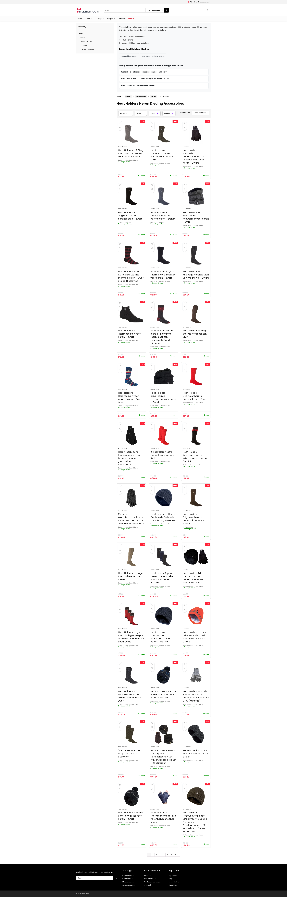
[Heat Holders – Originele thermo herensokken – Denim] (163, 196)
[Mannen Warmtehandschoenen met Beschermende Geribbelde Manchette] (131, 498)
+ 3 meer (141, 235)
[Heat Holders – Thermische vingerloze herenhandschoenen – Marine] (163, 796)
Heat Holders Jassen (129, 56)
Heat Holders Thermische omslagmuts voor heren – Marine (160, 637)
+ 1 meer (206, 175)
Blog (170, 879)
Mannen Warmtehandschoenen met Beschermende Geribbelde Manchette (131, 519)
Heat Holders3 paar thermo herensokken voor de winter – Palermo (162, 578)
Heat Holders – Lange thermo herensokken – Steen (131, 576)
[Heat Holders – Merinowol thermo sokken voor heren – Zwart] (131, 675)
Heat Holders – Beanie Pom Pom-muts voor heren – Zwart (131, 815)
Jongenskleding (128, 885)
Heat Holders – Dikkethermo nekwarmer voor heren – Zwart (163, 397)
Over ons (147, 876)
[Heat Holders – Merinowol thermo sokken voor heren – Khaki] (163, 134)
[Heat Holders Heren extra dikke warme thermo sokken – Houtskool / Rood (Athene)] (163, 314)
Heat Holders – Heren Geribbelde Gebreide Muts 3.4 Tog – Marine (162, 517)
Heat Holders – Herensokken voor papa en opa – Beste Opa (130, 397)
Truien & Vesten (87, 50)
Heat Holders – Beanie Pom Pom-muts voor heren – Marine (163, 694)
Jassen (84, 45)
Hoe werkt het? (150, 879)
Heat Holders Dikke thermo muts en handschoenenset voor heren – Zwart (193, 578)
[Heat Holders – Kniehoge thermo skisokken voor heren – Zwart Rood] (196, 436)
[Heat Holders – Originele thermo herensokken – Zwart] (131, 196)
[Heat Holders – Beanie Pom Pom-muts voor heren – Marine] (163, 675)
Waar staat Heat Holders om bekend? (138, 86)
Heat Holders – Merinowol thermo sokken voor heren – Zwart (129, 696)
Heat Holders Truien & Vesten (153, 56)
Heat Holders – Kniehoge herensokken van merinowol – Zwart (196, 274)
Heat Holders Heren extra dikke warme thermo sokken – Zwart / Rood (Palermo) (131, 276)
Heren (80, 19)
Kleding (82, 37)
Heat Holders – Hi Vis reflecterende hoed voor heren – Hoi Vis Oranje (194, 637)
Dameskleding (128, 876)
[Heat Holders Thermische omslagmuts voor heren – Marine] (163, 616)
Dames (89, 19)
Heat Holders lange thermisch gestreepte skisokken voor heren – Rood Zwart (131, 637)
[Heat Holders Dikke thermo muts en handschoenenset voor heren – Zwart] (196, 557)
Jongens (110, 19)
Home (119, 96)
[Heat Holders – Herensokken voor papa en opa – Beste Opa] (131, 376)
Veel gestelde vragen (152, 882)
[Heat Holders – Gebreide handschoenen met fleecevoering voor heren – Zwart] (196, 134)
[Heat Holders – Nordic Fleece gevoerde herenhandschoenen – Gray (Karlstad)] (196, 675)
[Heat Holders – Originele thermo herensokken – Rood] (196, 376)
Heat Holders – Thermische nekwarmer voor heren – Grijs (196, 217)
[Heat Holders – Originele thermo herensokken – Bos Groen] (196, 498)
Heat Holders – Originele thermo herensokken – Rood (194, 396)
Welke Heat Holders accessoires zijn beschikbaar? (144, 72)
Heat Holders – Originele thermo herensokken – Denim (162, 215)
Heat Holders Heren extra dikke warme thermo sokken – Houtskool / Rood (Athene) (161, 337)
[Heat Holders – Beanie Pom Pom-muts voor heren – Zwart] (131, 796)
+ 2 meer (141, 175)
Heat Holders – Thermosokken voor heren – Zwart (129, 333)
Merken (121, 19)
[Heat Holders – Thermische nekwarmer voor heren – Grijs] (196, 196)
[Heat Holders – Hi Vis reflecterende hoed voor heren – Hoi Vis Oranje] (196, 616)
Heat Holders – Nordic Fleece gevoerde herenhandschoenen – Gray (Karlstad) (196, 696)
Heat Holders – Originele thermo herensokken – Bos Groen (193, 519)
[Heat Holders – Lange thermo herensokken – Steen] (131, 557)
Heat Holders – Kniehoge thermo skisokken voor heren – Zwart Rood (196, 456)
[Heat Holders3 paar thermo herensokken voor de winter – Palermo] (163, 557)
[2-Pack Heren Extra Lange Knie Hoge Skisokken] (131, 734)
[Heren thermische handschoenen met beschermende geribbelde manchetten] (131, 436)
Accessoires (86, 41)
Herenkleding (127, 879)
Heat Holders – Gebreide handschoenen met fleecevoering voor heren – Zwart (194, 156)
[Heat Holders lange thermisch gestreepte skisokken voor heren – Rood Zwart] (131, 616)
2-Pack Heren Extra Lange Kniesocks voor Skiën (162, 455)
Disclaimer (173, 885)
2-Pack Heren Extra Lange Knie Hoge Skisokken (129, 753)
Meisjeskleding (128, 882)
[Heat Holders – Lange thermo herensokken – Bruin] (196, 314)
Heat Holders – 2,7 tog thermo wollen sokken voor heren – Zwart (163, 274)
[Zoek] (166, 10)
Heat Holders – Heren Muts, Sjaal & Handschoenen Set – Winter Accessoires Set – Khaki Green (163, 757)
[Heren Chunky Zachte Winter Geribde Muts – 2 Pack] (196, 734)
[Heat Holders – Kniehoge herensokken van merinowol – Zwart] (196, 255)
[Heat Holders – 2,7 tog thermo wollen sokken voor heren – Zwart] (163, 255)
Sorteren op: (185, 113)
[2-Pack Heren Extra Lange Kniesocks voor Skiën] (163, 436)
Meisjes (99, 19)
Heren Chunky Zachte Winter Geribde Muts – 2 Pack (195, 753)
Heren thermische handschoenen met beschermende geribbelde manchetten (129, 458)
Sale (130, 19)
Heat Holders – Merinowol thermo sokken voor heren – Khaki (162, 155)
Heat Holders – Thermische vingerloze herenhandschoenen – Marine (163, 817)
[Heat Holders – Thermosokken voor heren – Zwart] (131, 314)
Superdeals (173, 876)
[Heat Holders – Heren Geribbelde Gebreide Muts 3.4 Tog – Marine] (163, 498)
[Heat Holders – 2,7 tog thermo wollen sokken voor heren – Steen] (131, 134)
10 (175, 854)
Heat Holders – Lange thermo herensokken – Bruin (196, 333)
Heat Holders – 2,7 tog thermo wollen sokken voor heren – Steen (130, 153)
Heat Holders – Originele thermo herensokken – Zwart (130, 215)
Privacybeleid (174, 882)
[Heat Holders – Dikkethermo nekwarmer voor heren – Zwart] (163, 376)
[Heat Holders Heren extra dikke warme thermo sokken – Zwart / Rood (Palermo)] (131, 255)
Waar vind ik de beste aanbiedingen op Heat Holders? (145, 79)
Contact (147, 885)
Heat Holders (141, 96)
